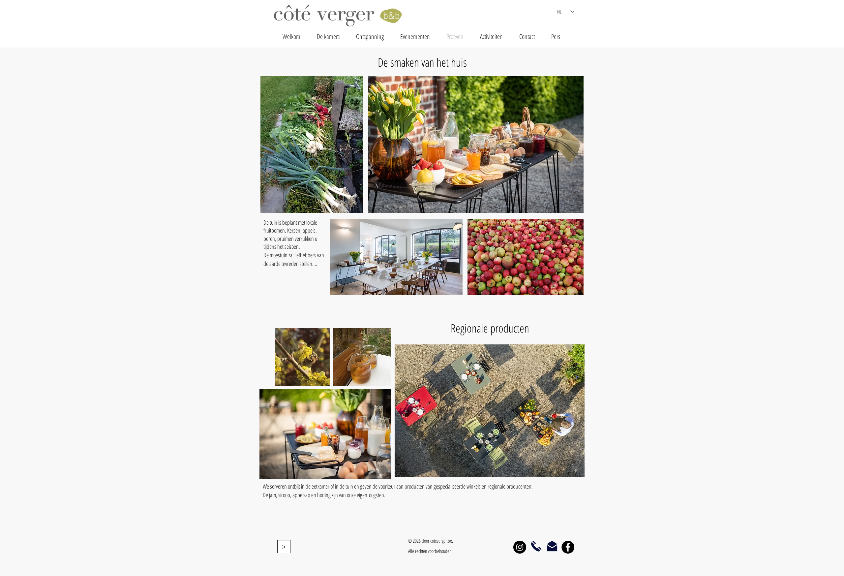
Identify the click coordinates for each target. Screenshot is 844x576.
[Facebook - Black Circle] (567, 547)
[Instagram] (519, 547)
